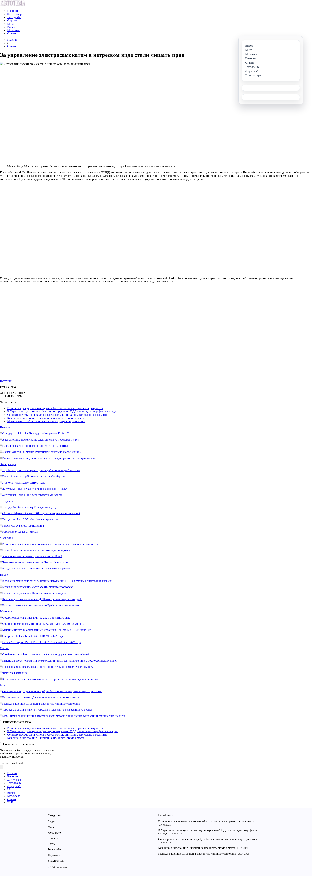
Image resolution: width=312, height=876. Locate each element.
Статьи (11, 33)
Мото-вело (13, 30)
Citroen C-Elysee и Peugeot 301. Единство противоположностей (41, 513)
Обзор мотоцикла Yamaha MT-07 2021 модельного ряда (36, 617)
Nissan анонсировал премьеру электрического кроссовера (37, 586)
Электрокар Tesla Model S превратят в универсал (32, 494)
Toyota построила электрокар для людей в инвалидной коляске (41, 470)
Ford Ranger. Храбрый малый (20, 531)
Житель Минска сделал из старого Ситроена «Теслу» (35, 488)
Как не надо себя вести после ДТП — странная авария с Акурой (42, 599)
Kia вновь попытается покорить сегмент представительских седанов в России (50, 679)
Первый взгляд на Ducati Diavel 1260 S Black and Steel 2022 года (41, 642)
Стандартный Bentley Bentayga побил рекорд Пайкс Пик (37, 433)
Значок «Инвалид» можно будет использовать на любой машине (42, 451)
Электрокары (15, 14)
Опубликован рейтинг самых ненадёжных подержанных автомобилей (45, 654)
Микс (10, 23)
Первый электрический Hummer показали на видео (34, 593)
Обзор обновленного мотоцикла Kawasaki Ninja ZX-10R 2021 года (43, 623)
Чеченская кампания (14, 672)
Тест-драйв (14, 17)
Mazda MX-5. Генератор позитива (23, 525)
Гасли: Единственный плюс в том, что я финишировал (36, 550)
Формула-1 (14, 20)
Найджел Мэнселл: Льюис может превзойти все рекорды (37, 568)
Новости (12, 10)
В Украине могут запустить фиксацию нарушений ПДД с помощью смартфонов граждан (62, 411)
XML (10, 802)
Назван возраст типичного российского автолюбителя (35, 445)
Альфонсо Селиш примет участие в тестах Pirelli (32, 556)
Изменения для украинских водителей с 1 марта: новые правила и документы (55, 408)
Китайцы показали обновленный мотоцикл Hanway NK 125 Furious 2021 (47, 629)
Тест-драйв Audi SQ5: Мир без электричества (30, 519)
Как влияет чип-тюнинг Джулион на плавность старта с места (45, 417)
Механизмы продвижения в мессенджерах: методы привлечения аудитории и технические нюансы (63, 715)
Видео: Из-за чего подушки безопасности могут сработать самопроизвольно (49, 458)
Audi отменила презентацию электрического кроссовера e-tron (40, 439)
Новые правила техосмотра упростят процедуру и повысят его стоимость (47, 666)
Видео (11, 27)
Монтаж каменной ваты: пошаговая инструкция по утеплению (46, 421)
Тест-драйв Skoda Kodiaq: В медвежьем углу (29, 507)
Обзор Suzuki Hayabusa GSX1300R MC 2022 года (32, 636)
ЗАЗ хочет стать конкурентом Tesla (23, 482)
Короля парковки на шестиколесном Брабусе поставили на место (42, 605)
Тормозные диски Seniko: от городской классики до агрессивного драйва (47, 709)
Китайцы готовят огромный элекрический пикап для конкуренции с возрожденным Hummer (59, 660)
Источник (6, 380)
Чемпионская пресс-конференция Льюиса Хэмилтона (35, 562)
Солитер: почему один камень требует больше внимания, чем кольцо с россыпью (57, 414)
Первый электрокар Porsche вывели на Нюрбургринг (35, 476)
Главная (12, 39)
